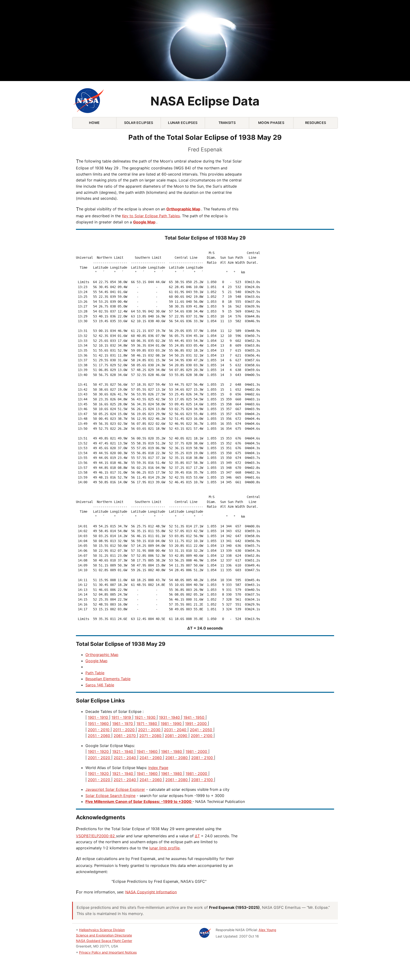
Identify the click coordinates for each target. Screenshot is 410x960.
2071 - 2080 (151, 735)
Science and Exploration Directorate (104, 935)
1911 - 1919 (122, 717)
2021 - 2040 (125, 757)
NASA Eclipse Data (204, 101)
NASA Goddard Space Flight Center (104, 941)
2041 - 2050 (201, 729)
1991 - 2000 (196, 723)
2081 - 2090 (176, 735)
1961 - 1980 (172, 751)
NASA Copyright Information (151, 891)
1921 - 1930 (146, 717)
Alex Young (267, 930)
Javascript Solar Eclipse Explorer (115, 789)
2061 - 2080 (177, 757)
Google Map (144, 222)
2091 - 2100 (202, 735)
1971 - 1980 (147, 723)
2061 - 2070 (125, 735)
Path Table (94, 672)
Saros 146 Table (99, 685)
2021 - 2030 (150, 729)
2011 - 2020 (124, 729)
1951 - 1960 (99, 723)
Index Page (158, 767)
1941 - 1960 (148, 751)
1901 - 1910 (98, 717)
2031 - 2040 (175, 729)
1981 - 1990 (172, 723)
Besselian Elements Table (107, 678)
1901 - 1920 (99, 751)
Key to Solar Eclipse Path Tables (151, 215)
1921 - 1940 (123, 751)
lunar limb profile (164, 848)
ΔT (197, 835)
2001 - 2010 (99, 729)
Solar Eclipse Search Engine (110, 795)
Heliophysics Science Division (102, 930)
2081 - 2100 (202, 757)
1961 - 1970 (123, 723)
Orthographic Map (183, 208)
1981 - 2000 (197, 751)
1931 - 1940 (170, 717)
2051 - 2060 (99, 735)
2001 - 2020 (99, 757)
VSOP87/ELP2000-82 (96, 835)
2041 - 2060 (151, 757)
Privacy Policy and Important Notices (108, 952)
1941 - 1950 (194, 717)
